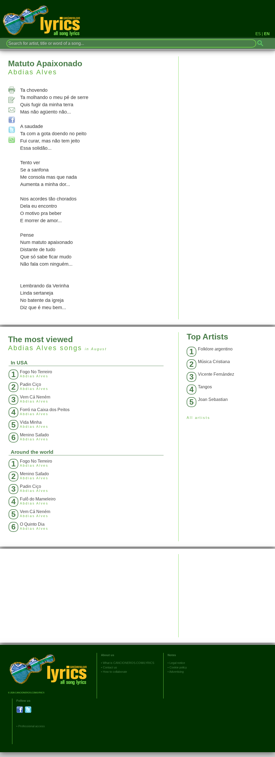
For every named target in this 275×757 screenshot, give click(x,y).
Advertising (176, 671)
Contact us (110, 667)
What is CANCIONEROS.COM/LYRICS (128, 662)
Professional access (31, 726)
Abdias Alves (32, 72)
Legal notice (177, 662)
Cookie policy (178, 667)
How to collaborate (115, 671)
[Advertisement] (227, 591)
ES (258, 33)
